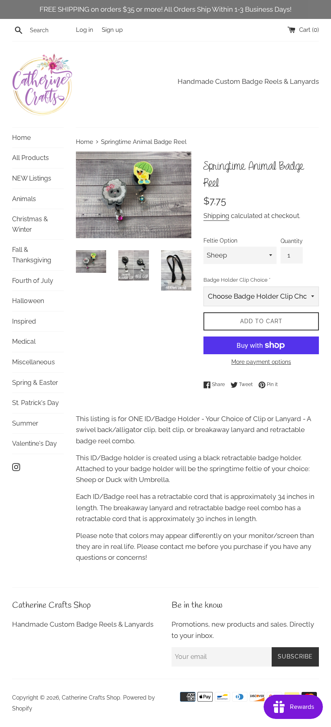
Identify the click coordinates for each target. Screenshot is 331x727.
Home (21, 137)
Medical (24, 341)
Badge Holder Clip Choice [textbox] (236, 280)
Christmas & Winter (30, 224)
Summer (25, 423)
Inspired (24, 321)
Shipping (216, 216)
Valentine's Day (34, 443)
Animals (24, 199)
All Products (30, 158)
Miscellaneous (33, 362)
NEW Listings (31, 178)
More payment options (261, 362)
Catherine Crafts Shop (91, 697)
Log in (84, 29)
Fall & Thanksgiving (31, 255)
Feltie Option (220, 240)
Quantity (292, 241)
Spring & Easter (35, 382)
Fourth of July (32, 281)
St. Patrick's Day (35, 403)
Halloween (28, 301)
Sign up (112, 29)
